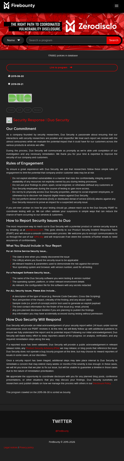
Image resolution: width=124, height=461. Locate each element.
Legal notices (11, 447)
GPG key (39, 237)
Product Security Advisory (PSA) (43, 348)
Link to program (60, 67)
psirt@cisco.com (34, 230)
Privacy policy (26, 447)
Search (113, 40)
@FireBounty (62, 431)
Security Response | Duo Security (41, 120)
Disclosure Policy (102, 383)
